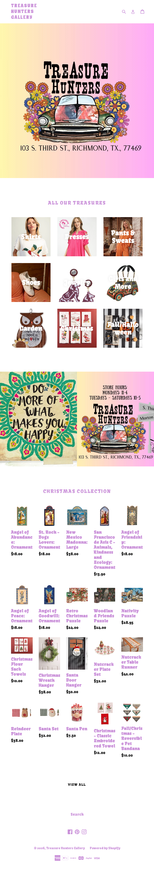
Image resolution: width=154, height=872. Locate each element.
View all (77, 785)
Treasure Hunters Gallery (24, 11)
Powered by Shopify (105, 848)
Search (77, 814)
